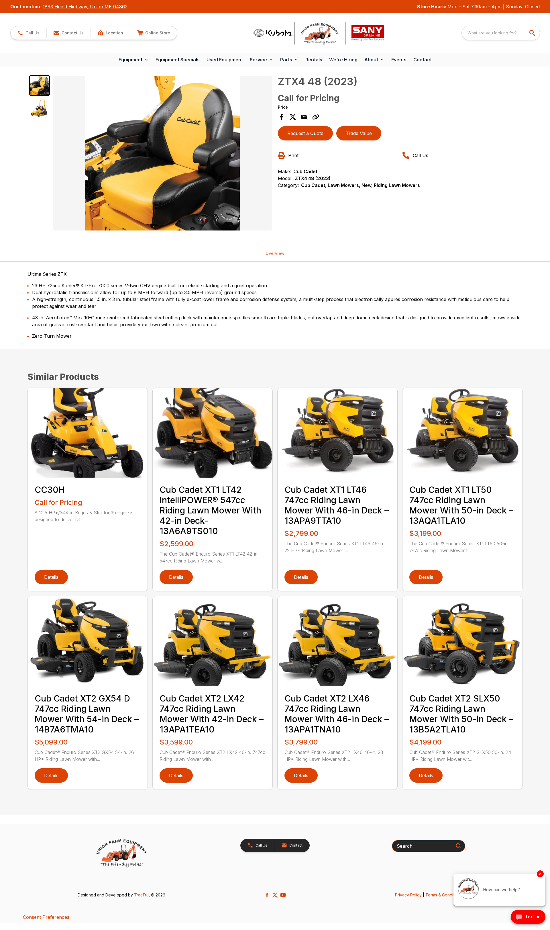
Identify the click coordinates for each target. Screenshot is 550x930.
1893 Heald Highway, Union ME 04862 (85, 6)
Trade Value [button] (359, 133)
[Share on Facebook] (281, 117)
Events (398, 59)
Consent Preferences (46, 917)
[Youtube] (283, 895)
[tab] (39, 85)
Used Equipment (225, 59)
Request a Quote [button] (305, 133)
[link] (110, 33)
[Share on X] (292, 117)
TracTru (141, 894)
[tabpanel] (162, 154)
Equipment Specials (178, 59)
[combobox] (501, 33)
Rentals (313, 59)
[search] (533, 33)
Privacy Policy (408, 894)
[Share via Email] (304, 117)
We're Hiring (343, 59)
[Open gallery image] (162, 153)
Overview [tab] (275, 253)
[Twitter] (275, 895)
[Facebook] (267, 895)
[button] (28, 33)
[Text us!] (528, 917)
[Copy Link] (315, 117)
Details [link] (51, 577)
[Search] (458, 846)
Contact (422, 59)
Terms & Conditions (443, 894)
